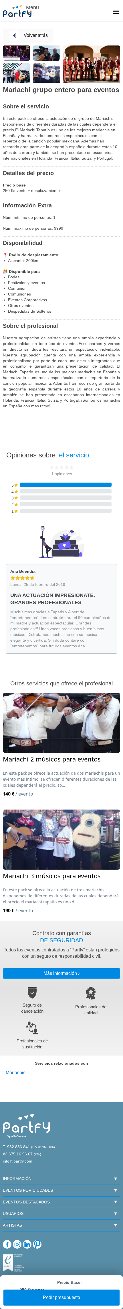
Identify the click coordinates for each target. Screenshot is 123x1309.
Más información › (61, 973)
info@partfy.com (17, 1161)
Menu (31, 7)
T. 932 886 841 (16, 1147)
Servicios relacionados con (61, 1063)
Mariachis (15, 1072)
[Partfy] (20, 11)
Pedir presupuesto (61, 1297)
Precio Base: (69, 1282)
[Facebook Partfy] (7, 1244)
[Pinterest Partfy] (37, 1244)
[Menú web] (116, 12)
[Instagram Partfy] (17, 1244)
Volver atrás (36, 35)
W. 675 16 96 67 (18, 1154)
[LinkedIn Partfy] (27, 1244)
